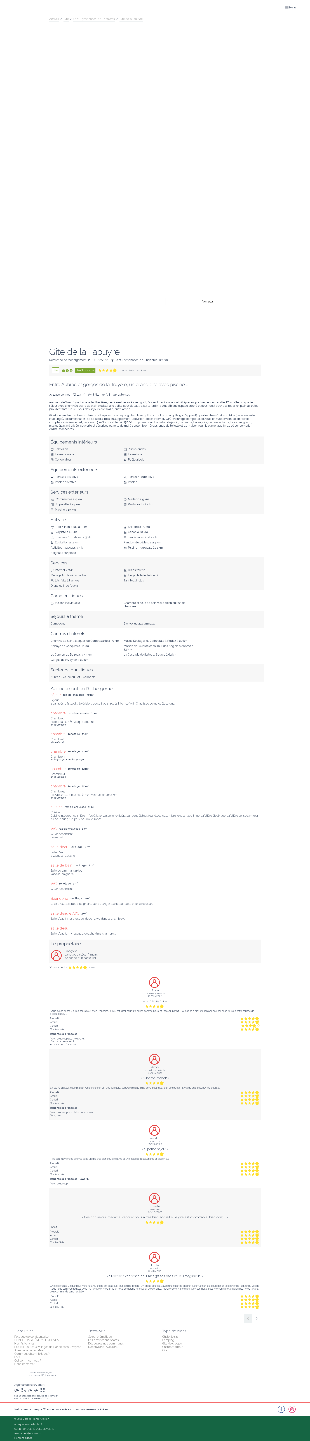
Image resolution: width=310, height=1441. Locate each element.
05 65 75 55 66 (29, 1390)
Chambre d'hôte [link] (172, 1347)
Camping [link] (168, 1340)
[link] (55, 370)
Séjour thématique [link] (100, 1336)
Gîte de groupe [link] (172, 1343)
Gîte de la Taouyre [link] (131, 19)
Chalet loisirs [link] (170, 1336)
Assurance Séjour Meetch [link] (30, 1350)
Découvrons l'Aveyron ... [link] (103, 1347)
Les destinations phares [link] (103, 1340)
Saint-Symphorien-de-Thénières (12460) (141, 360)
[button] (290, 7)
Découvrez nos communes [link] (106, 1343)
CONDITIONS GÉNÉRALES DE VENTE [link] (38, 1340)
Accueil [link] (54, 19)
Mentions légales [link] (23, 1438)
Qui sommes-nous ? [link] (27, 1360)
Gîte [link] (66, 19)
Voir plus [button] (208, 301)
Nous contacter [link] (24, 1364)
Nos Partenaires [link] (24, 1343)
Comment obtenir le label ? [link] (32, 1353)
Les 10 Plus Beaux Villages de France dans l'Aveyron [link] (47, 1347)
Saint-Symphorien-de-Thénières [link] (94, 19)
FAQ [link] (17, 1357)
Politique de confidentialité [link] (31, 1336)
